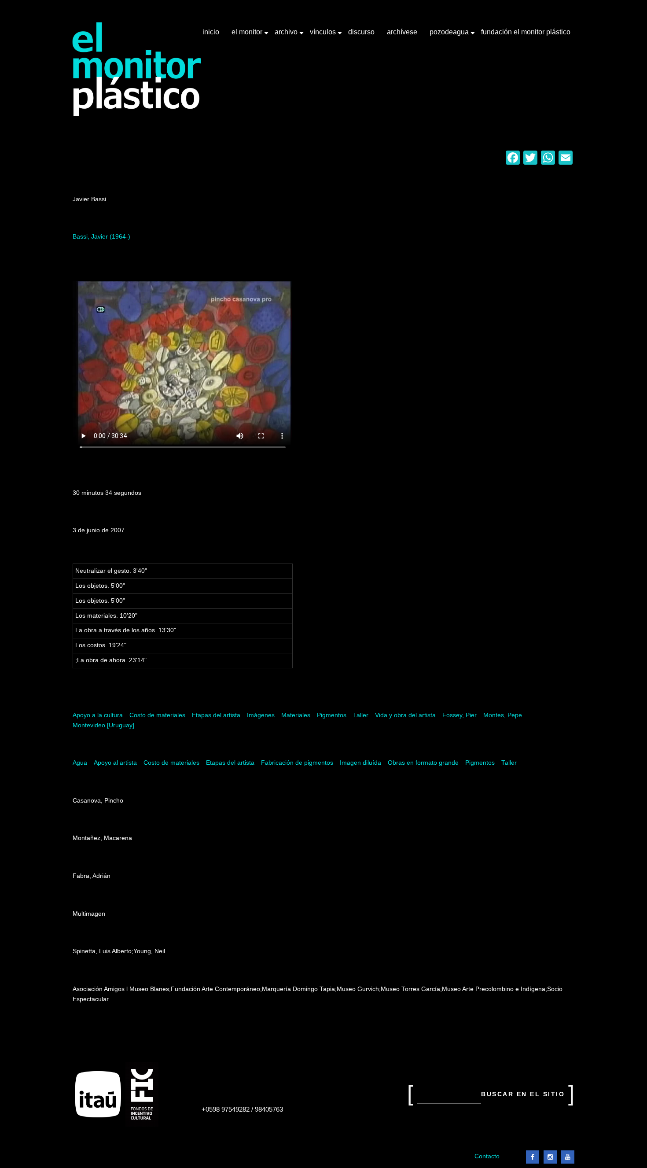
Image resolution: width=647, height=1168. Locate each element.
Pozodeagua (450, 35)
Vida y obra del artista (405, 715)
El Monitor (248, 35)
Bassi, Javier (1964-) (101, 236)
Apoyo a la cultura (98, 715)
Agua (80, 762)
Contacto (487, 1156)
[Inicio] (137, 69)
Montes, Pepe (502, 715)
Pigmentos (331, 715)
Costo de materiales (157, 715)
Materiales (295, 715)
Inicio (210, 32)
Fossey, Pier (459, 715)
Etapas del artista (216, 715)
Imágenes (261, 715)
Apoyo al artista (115, 762)
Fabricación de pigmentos (297, 762)
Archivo (287, 35)
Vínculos (324, 35)
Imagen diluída (360, 762)
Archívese (402, 32)
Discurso (361, 32)
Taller (360, 715)
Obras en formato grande (423, 762)
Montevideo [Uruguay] (103, 725)
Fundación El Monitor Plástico (525, 32)
